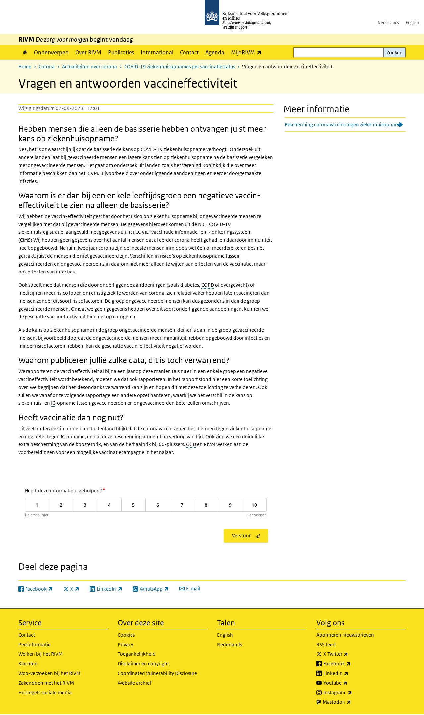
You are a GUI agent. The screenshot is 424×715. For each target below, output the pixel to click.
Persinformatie (34, 644)
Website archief (134, 683)
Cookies (126, 635)
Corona (47, 66)
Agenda (214, 52)
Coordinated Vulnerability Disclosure (157, 673)
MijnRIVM (248, 52)
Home (24, 52)
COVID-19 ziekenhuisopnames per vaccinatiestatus (179, 66)
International (157, 52)
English (412, 22)
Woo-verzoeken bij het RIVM (49, 673)
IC (53, 403)
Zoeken (394, 52)
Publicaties (121, 52)
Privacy (125, 644)
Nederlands (388, 22)
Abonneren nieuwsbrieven (345, 635)
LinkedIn (350, 673)
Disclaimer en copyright (143, 663)
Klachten (28, 663)
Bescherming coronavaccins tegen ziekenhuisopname (343, 124)
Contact (189, 52)
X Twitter (350, 654)
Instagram (352, 692)
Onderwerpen (51, 52)
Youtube (350, 682)
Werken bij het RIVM (40, 654)
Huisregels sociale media (45, 692)
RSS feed (326, 644)
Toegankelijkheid (137, 654)
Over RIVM (88, 52)
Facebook (351, 663)
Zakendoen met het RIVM (46, 683)
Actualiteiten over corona (89, 66)
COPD (207, 285)
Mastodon (351, 701)
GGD (191, 444)
